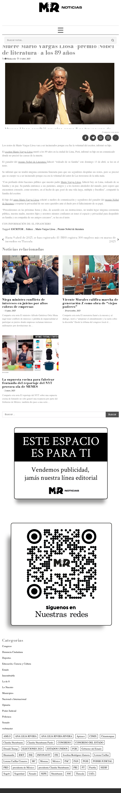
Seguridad (19, 773)
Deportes (6, 657)
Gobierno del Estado (91, 748)
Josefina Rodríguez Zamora (76, 755)
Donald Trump (10, 748)
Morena (44, 761)
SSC (69, 773)
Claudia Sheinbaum (13, 742)
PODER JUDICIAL (102, 761)
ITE (56, 755)
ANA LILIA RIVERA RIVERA (56, 736)
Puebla (92, 767)
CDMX (93, 736)
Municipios (7, 693)
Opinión (6, 704)
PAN (76, 761)
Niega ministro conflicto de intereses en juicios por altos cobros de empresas (25, 303)
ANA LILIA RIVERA (26, 736)
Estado (5, 669)
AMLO (7, 736)
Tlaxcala (80, 773)
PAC (67, 761)
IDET (21, 755)
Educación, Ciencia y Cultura (16, 663)
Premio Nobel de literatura (71, 229)
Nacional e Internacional (14, 699)
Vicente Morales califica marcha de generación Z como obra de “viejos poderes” (90, 303)
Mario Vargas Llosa (45, 229)
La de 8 (6, 681)
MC (34, 761)
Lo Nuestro (7, 687)
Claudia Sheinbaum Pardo (40, 742)
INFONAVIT (43, 755)
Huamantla (8, 755)
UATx (92, 773)
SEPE (44, 773)
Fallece (29, 229)
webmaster (7, 728)
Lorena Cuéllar (101, 755)
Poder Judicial (9, 710)
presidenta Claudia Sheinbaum (54, 767)
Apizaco (81, 736)
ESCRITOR (17, 229)
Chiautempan (107, 736)
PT (83, 767)
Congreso (7, 646)
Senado (6, 722)
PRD (5, 767)
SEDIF (104, 767)
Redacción (11, 58)
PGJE (85, 761)
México (56, 761)
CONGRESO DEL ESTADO (89, 742)
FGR (74, 748)
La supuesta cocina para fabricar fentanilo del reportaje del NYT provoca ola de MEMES (28, 383)
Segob (6, 773)
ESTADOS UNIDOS (57, 748)
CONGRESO (64, 742)
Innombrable (8, 675)
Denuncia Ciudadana (12, 652)
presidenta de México (23, 767)
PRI (75, 767)
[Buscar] (112, 40)
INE (31, 755)
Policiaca (6, 716)
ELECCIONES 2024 (32, 748)
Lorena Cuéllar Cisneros (15, 761)
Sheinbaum (56, 773)
